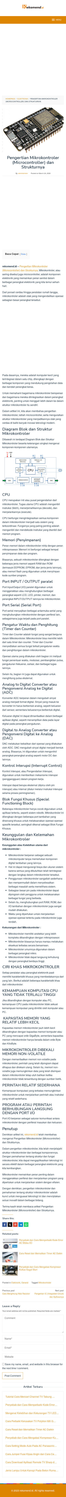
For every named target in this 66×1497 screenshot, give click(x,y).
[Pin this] (15, 1224)
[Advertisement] (33, 60)
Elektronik (15, 1282)
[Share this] (4, 1224)
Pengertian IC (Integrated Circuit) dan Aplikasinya (49, 1293)
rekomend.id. (27, 1490)
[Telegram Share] (20, 1224)
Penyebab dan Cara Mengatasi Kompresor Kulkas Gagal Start (40, 1268)
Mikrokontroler (45, 1282)
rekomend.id (31, 1134)
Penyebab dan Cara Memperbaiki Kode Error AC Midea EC (41, 1241)
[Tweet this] (10, 1224)
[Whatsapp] (26, 1224)
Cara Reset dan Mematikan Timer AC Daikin (40, 1253)
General (24, 1282)
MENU (58, 20)
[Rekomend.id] (33, 6)
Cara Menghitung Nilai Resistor (16, 1292)
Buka (23, 254)
